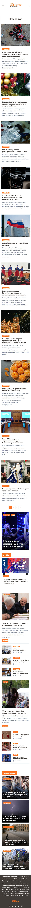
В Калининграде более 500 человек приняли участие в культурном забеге (13, 713)
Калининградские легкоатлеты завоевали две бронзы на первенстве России (21, 748)
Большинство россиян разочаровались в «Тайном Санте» (15, 151)
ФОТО (19, 515)
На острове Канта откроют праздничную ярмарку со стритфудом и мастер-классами (14, 341)
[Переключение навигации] (3, 6)
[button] (27, 530)
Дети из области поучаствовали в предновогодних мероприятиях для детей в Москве (14, 104)
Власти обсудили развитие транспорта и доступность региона (20, 673)
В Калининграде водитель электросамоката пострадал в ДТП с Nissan (15, 842)
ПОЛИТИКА (6, 594)
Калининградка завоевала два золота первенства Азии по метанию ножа (21, 736)
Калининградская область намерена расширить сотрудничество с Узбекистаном (21, 662)
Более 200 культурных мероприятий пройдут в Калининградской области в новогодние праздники (12, 442)
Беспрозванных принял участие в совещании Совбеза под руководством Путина (15, 625)
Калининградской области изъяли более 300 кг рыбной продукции (15, 795)
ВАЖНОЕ (6, 515)
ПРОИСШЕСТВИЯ (8, 827)
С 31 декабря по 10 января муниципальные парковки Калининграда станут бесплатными (12, 198)
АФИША (6, 576)
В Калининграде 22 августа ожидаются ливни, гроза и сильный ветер (14, 818)
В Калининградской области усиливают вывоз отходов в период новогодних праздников (15, 54)
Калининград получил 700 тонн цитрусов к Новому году (14, 390)
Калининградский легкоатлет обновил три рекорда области (20, 758)
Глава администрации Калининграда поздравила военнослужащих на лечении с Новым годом (13, 294)
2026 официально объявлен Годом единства (15, 244)
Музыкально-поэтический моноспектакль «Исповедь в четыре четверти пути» (13, 581)
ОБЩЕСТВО (6, 49)
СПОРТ (5, 682)
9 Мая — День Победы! (14, 546)
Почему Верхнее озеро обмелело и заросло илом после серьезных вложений (14, 866)
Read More (5, 640)
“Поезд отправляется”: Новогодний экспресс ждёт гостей (15, 490)
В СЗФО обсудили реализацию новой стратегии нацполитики (20, 650)
